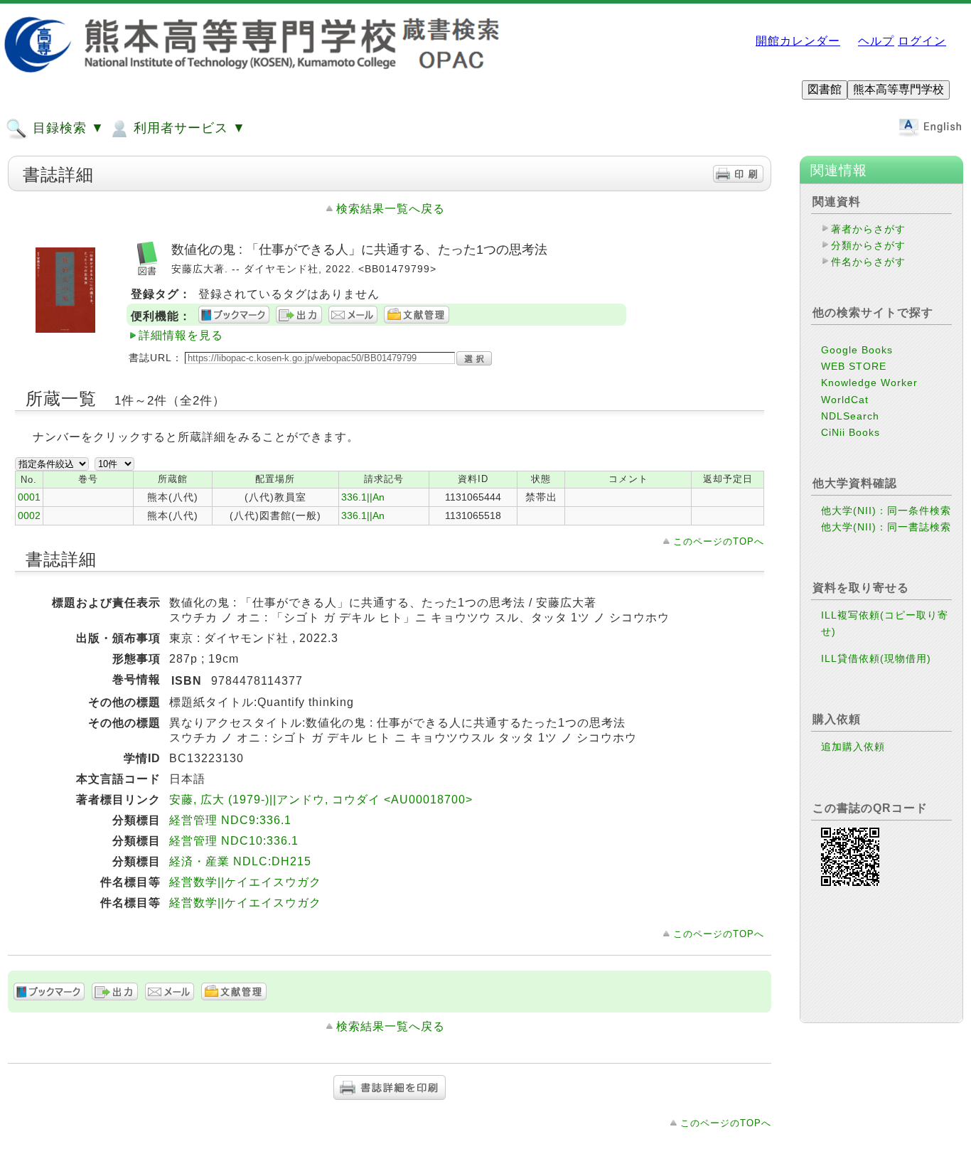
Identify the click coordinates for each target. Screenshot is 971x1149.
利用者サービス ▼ (187, 128)
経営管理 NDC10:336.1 (234, 841)
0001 (29, 497)
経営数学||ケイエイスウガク (245, 882)
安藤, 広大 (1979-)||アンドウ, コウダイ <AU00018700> (321, 799)
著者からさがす (868, 229)
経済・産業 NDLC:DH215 (240, 861)
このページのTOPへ (718, 541)
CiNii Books (850, 432)
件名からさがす (868, 261)
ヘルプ (876, 41)
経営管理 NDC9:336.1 (230, 820)
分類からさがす (868, 245)
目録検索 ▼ (66, 128)
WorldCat (845, 399)
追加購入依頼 (853, 746)
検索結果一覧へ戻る (390, 209)
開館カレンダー (798, 41)
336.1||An (363, 497)
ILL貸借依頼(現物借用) (876, 658)
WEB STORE (853, 366)
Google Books (857, 350)
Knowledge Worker (869, 382)
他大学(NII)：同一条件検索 (886, 510)
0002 (29, 515)
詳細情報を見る (181, 335)
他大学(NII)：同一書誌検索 (886, 527)
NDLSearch (850, 416)
